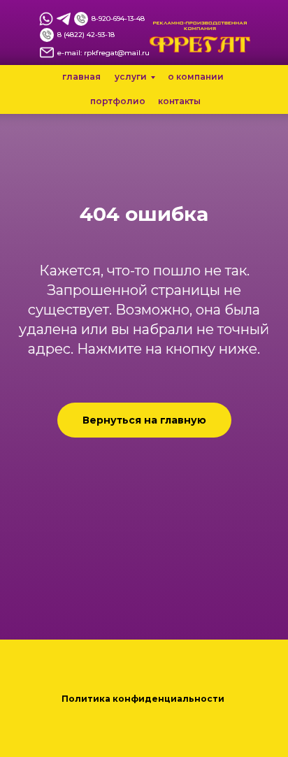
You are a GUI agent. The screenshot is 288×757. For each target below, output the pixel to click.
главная (81, 76)
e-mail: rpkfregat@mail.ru (103, 52)
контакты (179, 101)
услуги (131, 76)
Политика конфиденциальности (144, 698)
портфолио (117, 101)
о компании (196, 76)
